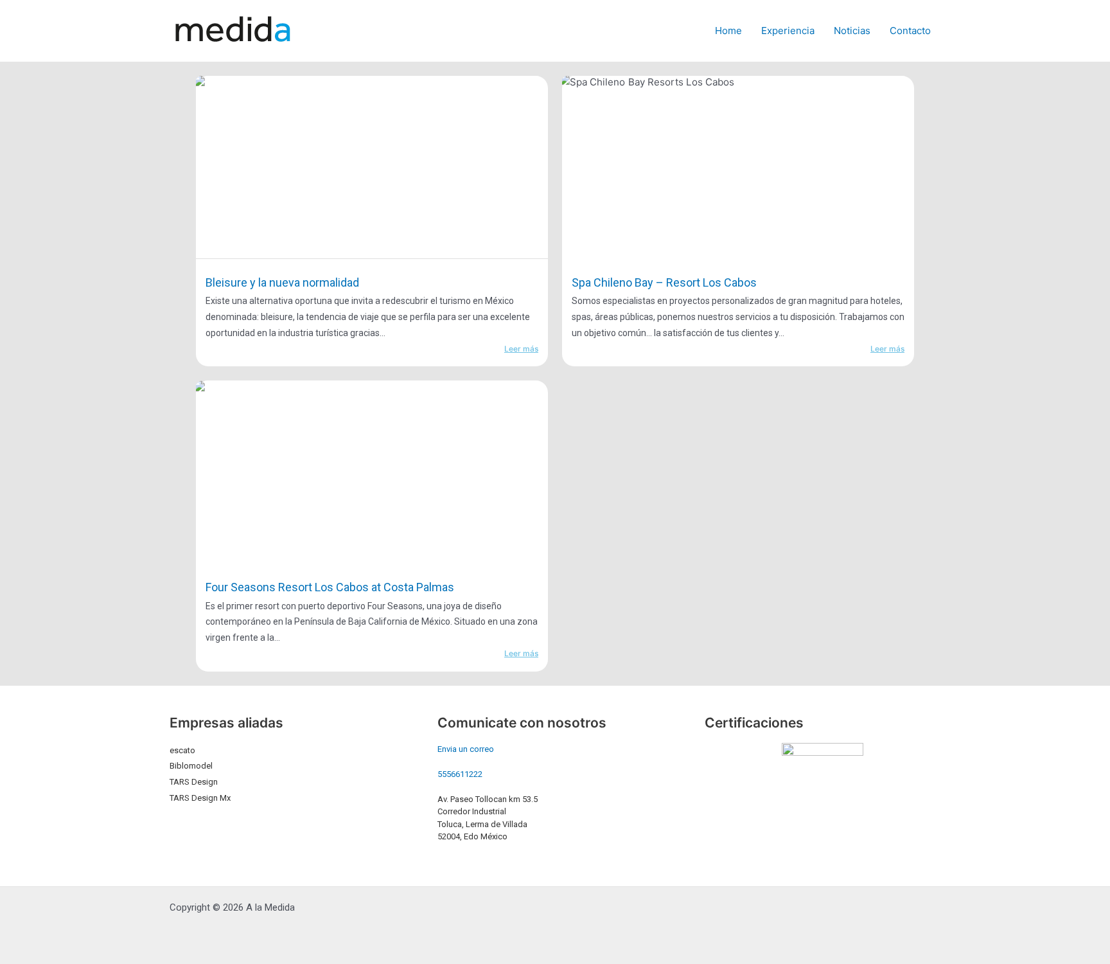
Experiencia (788, 30)
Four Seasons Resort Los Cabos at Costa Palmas (330, 587)
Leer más (521, 348)
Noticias (852, 30)
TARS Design (194, 782)
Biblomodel (191, 766)
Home (728, 30)
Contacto (910, 30)
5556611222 (459, 774)
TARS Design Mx (200, 798)
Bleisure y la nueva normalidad (282, 282)
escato (182, 750)
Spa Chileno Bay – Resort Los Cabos (664, 282)
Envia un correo (465, 749)
